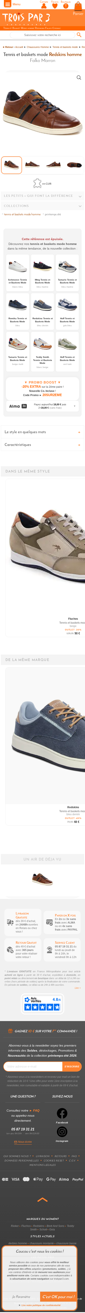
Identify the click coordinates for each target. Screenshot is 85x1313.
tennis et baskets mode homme (22, 214)
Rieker (15, 1226)
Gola (52, 1229)
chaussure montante (42, 1243)
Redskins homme (65, 54)
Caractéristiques (18, 444)
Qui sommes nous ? (17, 1156)
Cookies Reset (54, 1160)
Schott (43, 1229)
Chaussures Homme (38, 47)
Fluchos (26, 1226)
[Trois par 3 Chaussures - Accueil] (26, 24)
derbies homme (17, 1243)
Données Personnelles (21, 1160)
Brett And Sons (55, 1226)
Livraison (42, 1156)
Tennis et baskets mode (65, 47)
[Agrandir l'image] (79, 77)
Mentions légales (42, 1164)
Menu (16, 4)
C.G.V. (72, 1160)
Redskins (38, 1226)
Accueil (19, 47)
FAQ (73, 1156)
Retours (60, 1156)
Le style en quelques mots (25, 431)
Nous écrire (25, 1141)
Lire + (78, 988)
